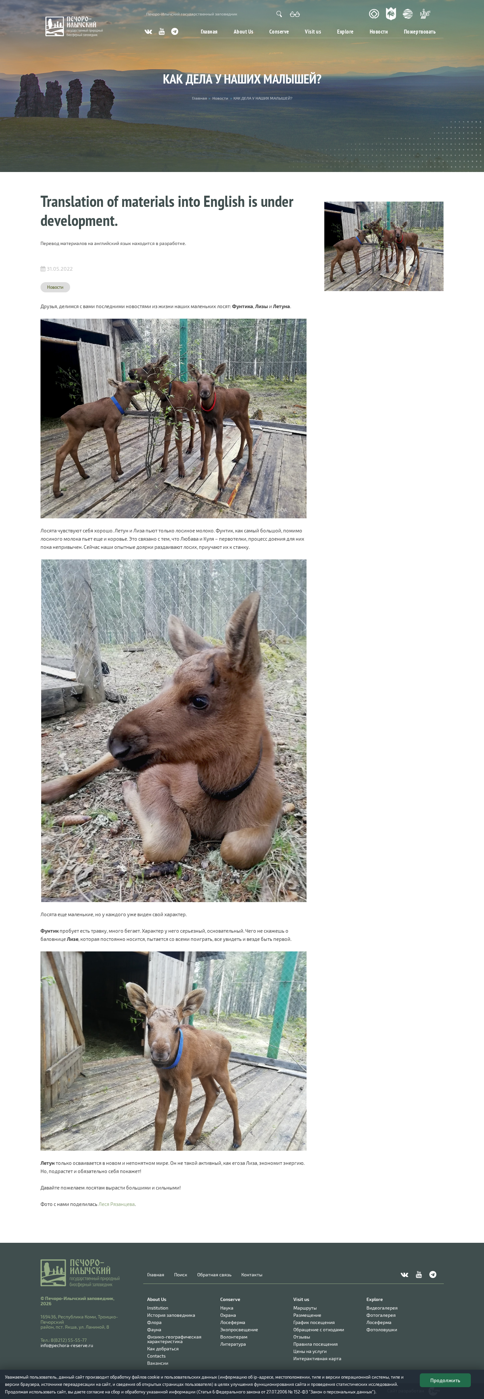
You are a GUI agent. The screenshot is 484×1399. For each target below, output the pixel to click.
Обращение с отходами (318, 1329)
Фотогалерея (381, 1315)
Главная (209, 31)
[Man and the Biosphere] (425, 14)
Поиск (180, 1274)
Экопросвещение (239, 1329)
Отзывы (301, 1336)
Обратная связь (214, 1274)
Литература (233, 1344)
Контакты (251, 1274)
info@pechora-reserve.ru (66, 1345)
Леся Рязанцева (116, 1204)
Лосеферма (232, 1322)
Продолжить (445, 1380)
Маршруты (305, 1308)
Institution (157, 1308)
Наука (226, 1308)
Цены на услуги (310, 1351)
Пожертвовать (420, 31)
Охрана (228, 1315)
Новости (379, 31)
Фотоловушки (381, 1329)
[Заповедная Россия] (391, 14)
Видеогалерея (382, 1308)
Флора (154, 1322)
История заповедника (171, 1315)
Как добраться (163, 1348)
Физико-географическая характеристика (174, 1339)
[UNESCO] (374, 14)
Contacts (156, 1356)
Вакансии (157, 1363)
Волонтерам (233, 1336)
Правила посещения (315, 1344)
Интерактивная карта (317, 1358)
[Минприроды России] (408, 13)
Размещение (307, 1315)
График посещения (314, 1322)
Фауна (154, 1329)
